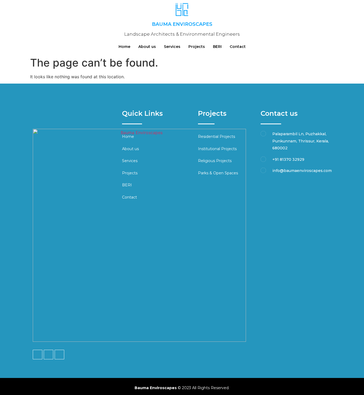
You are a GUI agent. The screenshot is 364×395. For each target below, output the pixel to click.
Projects (196, 46)
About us (147, 46)
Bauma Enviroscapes (182, 24)
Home (124, 46)
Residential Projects (216, 136)
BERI (217, 46)
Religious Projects (215, 160)
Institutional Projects (217, 148)
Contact (238, 46)
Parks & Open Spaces (218, 173)
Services (172, 46)
